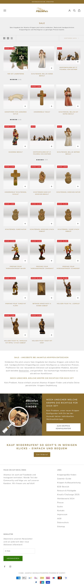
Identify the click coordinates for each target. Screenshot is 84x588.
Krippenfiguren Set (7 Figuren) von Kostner (68, 68)
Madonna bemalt (16, 152)
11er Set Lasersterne (15, 74)
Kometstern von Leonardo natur (16, 113)
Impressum (62, 514)
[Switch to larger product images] (4, 38)
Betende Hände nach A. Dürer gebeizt (42, 304)
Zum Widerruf (42, 455)
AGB (59, 518)
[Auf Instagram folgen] (10, 566)
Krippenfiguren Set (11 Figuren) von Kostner (42, 153)
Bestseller (24, 371)
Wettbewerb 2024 (66, 498)
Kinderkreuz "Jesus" (42, 112)
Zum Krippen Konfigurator (63, 427)
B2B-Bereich (63, 486)
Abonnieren (13, 558)
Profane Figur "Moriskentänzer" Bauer (16, 267)
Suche (60, 506)
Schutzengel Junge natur (15, 229)
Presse (60, 502)
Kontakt (60, 510)
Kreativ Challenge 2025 (68, 494)
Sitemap (61, 526)
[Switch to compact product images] (12, 38)
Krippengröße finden (66, 475)
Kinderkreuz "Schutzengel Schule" (16, 193)
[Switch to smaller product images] (8, 38)
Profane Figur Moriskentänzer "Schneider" (68, 267)
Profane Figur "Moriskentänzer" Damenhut (42, 267)
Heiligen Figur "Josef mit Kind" (42, 341)
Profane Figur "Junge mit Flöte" (15, 304)
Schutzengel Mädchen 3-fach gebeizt (42, 230)
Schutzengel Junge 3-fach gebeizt (68, 230)
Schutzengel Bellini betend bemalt (68, 153)
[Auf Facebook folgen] (5, 566)
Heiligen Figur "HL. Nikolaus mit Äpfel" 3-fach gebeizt (15, 341)
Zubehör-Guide (64, 478)
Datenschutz (63, 522)
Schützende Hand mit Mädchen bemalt (42, 193)
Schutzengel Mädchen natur (68, 192)
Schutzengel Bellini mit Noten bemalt (68, 113)
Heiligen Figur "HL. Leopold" (68, 303)
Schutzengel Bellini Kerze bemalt (42, 75)
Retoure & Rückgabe (66, 490)
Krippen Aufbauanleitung (68, 482)
